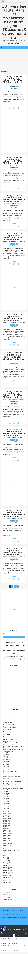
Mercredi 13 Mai (7, 832)
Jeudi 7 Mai (6, 768)
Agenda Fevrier (6, 734)
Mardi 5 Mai (6, 827)
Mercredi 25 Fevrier (8, 840)
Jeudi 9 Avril (6, 769)
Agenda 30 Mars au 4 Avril (9, 727)
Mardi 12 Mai (6, 811)
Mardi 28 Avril (6, 821)
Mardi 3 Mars (6, 825)
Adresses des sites (7, 722)
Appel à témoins (7, 741)
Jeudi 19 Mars (6, 758)
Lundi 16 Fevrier (7, 791)
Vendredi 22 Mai (7, 875)
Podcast (5, 852)
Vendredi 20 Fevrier (8, 872)
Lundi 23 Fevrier (7, 796)
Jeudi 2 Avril (6, 763)
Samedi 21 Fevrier (7, 857)
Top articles (18, 914)
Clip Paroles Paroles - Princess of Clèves (13, 749)
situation (23, 84)
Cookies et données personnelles (13, 917)
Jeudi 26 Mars (6, 761)
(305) (7, 894)
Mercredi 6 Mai (7, 847)
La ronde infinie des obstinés (10, 771)
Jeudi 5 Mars (6, 766)
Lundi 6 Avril (6, 806)
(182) (7, 899)
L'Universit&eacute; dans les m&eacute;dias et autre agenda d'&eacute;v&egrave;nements (14, 22)
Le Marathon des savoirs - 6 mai (11, 779)
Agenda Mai (6, 736)
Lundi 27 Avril (6, 800)
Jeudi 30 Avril (6, 764)
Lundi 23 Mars (6, 798)
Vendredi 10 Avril (7, 865)
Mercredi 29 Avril (7, 843)
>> (17, 586)
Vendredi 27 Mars (7, 879)
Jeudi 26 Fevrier (7, 759)
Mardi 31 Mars (6, 823)
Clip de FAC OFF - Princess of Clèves (12, 746)
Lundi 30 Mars (6, 803)
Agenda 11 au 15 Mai (8, 724)
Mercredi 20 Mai (7, 838)
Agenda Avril (6, 732)
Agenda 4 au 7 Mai (7, 729)
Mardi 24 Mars (6, 820)
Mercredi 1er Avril (7, 837)
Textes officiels (6, 864)
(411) (7, 892)
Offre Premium (3, 917)
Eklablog (23, 910)
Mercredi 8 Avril (7, 848)
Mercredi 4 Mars (7, 845)
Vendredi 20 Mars (7, 874)
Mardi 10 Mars (6, 810)
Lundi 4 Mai (6, 805)
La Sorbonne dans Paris (9, 773)
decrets (8, 84)
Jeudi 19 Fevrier (7, 756)
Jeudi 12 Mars (6, 753)
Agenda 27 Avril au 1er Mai (10, 726)
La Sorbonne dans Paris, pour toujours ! (13, 774)
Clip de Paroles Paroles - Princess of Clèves (14, 747)
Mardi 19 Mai (6, 816)
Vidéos (4, 884)
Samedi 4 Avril (6, 860)
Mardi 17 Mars (6, 815)
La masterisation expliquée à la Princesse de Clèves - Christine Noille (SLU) (14, 79)
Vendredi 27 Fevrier (8, 877)
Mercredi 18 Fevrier (8, 833)
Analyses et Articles (8, 739)
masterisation (13, 84)
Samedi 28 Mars (7, 858)
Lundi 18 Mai (6, 795)
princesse (19, 84)
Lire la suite (14, 184)
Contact (22, 914)
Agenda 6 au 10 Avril (8, 731)
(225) (6, 897)
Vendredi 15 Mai (7, 869)
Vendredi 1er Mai (7, 870)
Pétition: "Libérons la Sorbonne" (11, 850)
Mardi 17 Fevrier (7, 813)
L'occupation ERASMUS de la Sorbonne (13, 788)
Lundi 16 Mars (6, 793)
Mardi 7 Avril (6, 828)
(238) (6, 896)
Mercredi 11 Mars (7, 830)
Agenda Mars (6, 737)
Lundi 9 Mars (6, 808)
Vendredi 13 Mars (7, 867)
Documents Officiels (8, 751)
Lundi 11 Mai (6, 790)
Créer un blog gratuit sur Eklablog (9, 914)
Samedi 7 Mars (6, 862)
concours (5, 84)
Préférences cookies (23, 917)
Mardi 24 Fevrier (7, 818)
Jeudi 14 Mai (6, 754)
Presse (4, 853)
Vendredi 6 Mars (7, 882)
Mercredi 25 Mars (7, 842)
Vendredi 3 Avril (7, 880)
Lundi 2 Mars (6, 801)
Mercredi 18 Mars (7, 835)
